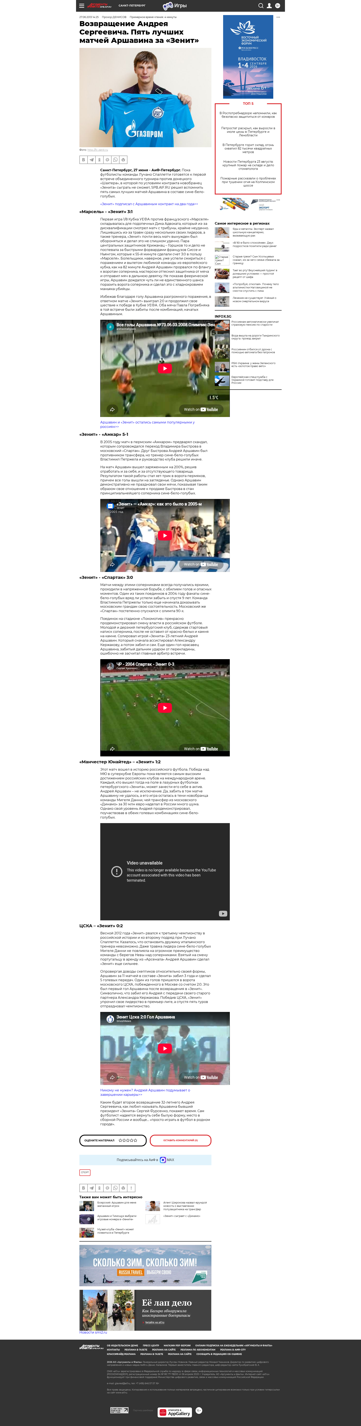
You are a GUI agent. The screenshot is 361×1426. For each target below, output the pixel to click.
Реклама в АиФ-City (233, 1349)
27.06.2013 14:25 (89, 17)
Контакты (113, 1349)
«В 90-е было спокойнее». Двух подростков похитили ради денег (255, 244)
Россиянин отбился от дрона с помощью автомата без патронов (253, 351)
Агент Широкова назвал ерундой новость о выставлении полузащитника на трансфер (185, 1206)
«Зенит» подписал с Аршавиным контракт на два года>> (149, 204)
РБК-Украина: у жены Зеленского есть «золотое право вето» (253, 365)
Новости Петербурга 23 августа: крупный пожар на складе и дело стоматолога (248, 165)
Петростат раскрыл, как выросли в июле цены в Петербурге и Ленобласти (248, 132)
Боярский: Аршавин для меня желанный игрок (116, 1204)
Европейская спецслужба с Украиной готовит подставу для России (252, 380)
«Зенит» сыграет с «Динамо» (181, 1216)
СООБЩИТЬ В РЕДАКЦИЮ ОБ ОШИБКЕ (219, 1354)
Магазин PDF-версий (177, 1345)
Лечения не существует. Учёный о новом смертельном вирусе (254, 299)
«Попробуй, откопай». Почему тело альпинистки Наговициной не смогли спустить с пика (256, 287)
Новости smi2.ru (93, 1332)
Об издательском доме (122, 1345)
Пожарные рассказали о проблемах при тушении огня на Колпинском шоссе (248, 182)
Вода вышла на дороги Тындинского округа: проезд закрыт (255, 337)
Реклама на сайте (164, 1349)
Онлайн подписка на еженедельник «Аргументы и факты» (233, 1345)
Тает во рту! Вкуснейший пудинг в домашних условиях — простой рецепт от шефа (255, 274)
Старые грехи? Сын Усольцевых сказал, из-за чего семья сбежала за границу (256, 260)
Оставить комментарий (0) (180, 1140)
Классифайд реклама (121, 1354)
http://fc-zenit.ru (98, 149)
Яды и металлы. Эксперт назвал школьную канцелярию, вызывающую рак (253, 232)
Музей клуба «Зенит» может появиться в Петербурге (115, 1231)
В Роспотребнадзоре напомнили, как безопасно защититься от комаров (248, 115)
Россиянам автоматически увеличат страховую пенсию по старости (255, 323)
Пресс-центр (151, 1345)
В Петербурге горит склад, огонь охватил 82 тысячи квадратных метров (248, 148)
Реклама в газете (136, 1349)
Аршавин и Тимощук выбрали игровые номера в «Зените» (116, 1217)
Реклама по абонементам (197, 1349)
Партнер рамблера (143, 1410)
